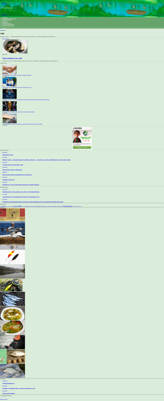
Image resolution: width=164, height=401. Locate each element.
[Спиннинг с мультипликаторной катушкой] (11, 291)
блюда (3, 206)
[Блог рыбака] (7, 12)
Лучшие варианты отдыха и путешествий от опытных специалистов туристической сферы (22, 124)
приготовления (33, 206)
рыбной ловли (60, 206)
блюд (1, 206)
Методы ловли (7, 20)
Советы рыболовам (8, 24)
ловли (15, 206)
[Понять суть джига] (12, 249)
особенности (27, 206)
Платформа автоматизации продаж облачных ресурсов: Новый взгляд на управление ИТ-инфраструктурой (26, 99)
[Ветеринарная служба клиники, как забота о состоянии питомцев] (10, 74)
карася (12, 206)
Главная (1, 30)
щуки (80, 206)
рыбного (55, 206)
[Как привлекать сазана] (12, 363)
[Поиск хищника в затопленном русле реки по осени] (12, 278)
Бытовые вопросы (8, 25)
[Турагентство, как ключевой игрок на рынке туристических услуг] (10, 86)
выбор (7, 206)
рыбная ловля (50, 206)
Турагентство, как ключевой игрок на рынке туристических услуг (17, 87)
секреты (73, 206)
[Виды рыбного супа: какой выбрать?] (12, 320)
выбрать (9, 206)
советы (76, 206)
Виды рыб (5, 22)
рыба (46, 206)
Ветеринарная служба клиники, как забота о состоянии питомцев (17, 75)
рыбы (70, 206)
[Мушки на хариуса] (12, 220)
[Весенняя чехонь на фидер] (12, 305)
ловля (19, 206)
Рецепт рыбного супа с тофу (12, 58)
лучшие (23, 206)
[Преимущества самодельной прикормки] (12, 377)
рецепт (39, 206)
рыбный (65, 206)
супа (79, 206)
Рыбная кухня (7, 23)
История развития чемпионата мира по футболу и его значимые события (18, 111)
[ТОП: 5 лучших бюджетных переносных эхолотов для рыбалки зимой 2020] (12, 348)
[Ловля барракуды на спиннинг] (12, 234)
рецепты (43, 206)
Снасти (5, 21)
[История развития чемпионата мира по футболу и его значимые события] (10, 110)
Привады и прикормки (9, 18)
